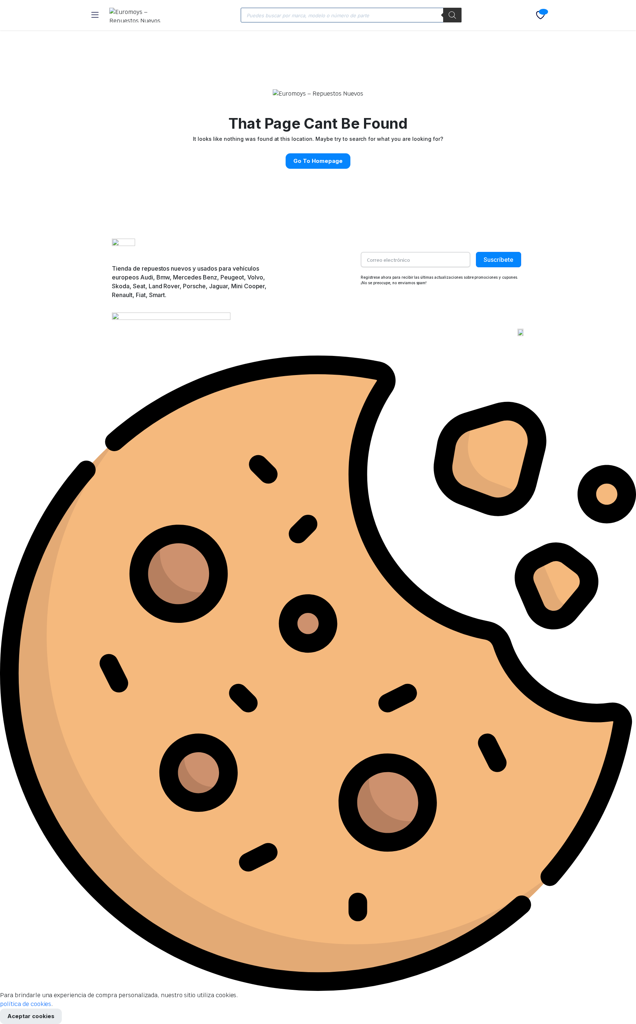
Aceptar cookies (30, 1016)
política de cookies (25, 1004)
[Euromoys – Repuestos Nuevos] (139, 15)
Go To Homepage (318, 160)
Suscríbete (498, 259)
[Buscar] (452, 15)
